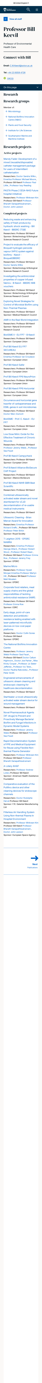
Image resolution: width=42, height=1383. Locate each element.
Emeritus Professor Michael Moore (20, 179)
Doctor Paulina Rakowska (15, 670)
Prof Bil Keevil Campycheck (18, 455)
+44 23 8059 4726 (16, 72)
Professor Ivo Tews (22, 667)
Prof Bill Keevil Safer (14, 364)
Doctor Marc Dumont (13, 414)
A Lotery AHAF (11, 766)
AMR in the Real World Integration (21, 320)
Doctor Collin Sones (25, 633)
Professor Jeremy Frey (19, 558)
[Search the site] (28, 9)
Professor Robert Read (21, 552)
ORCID (10, 78)
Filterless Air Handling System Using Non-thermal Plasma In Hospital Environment (19, 815)
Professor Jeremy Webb (15, 448)
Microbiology (14, 111)
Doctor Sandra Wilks (26, 176)
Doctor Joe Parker (23, 660)
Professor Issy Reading (20, 185)
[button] (21, 87)
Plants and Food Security (19, 125)
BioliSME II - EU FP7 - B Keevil (19, 334)
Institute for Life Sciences (20, 130)
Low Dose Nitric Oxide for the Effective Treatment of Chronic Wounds (19, 437)
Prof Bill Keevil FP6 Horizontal (19, 388)
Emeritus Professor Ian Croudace (19, 357)
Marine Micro (10, 566)
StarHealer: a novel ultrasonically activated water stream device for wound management (21, 700)
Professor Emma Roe (13, 604)
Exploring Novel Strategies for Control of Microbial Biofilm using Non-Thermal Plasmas (21, 304)
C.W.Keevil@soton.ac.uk (21, 65)
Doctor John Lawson (13, 207)
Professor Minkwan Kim (27, 197)
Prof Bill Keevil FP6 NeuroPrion (20, 376)
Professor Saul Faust (19, 654)
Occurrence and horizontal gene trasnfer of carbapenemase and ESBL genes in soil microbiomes (20, 403)
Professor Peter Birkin (14, 530)
